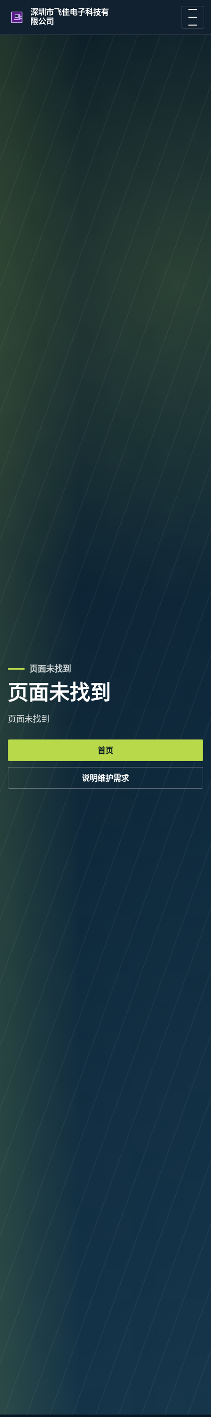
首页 (105, 750)
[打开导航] (193, 17)
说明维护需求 (105, 778)
